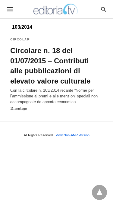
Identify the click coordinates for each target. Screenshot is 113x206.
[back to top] (99, 192)
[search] (103, 9)
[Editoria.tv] (56, 9)
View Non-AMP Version (72, 135)
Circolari (20, 39)
